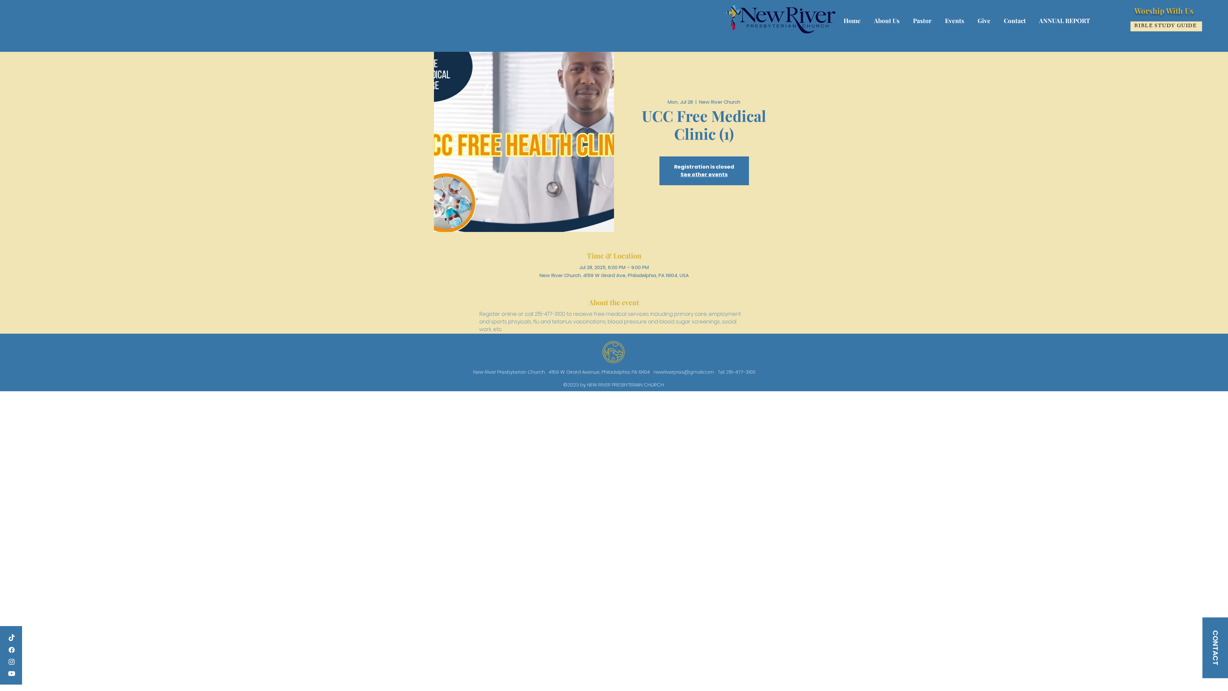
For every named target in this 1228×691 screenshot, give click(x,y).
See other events (704, 174)
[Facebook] (12, 650)
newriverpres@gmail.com (684, 372)
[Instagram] (12, 662)
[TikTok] (12, 638)
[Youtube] (12, 674)
